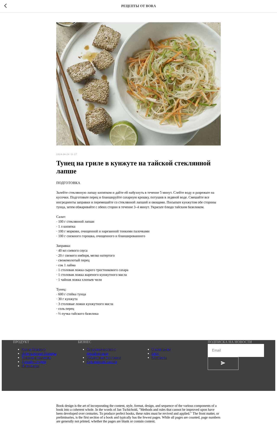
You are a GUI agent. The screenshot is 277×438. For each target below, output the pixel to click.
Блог (155, 354)
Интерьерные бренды (39, 354)
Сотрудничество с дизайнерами (101, 351)
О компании (161, 349)
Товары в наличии (36, 358)
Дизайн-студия (34, 362)
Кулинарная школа (102, 362)
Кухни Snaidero (34, 349)
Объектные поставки (104, 358)
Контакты (159, 358)
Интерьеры (30, 366)
